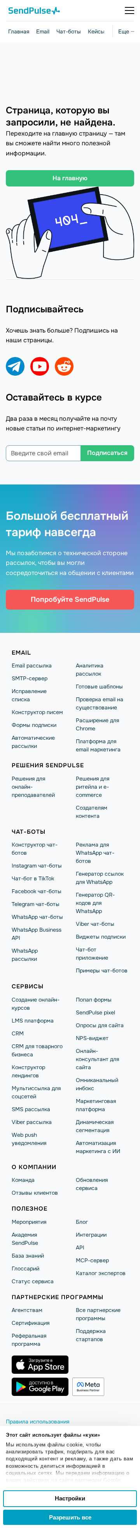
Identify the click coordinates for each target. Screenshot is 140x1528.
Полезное (29, 1209)
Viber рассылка (32, 1122)
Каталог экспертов (101, 1273)
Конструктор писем (37, 712)
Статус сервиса (33, 1281)
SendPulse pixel (95, 1012)
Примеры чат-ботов (102, 970)
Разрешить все (70, 1517)
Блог (82, 1221)
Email (42, 31)
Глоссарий (25, 1268)
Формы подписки (34, 724)
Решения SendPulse (48, 765)
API (80, 1247)
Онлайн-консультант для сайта (97, 1059)
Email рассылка (32, 665)
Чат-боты (68, 31)
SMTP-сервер (29, 678)
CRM (18, 1033)
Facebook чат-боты (36, 891)
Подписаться (107, 453)
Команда (23, 1179)
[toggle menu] (129, 10)
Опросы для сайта (100, 1025)
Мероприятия (29, 1221)
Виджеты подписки (101, 936)
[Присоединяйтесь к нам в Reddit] (64, 366)
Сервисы (28, 986)
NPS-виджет (92, 1038)
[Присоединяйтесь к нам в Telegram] (15, 366)
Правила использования (37, 1421)
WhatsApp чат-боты (37, 916)
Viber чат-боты (95, 923)
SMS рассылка (31, 1109)
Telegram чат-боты (36, 904)
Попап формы (94, 999)
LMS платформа (33, 1020)
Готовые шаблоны (99, 686)
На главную (70, 178)
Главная (18, 31)
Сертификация (30, 1322)
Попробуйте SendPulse (70, 599)
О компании (34, 1167)
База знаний (28, 1255)
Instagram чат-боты (37, 865)
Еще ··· (126, 31)
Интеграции (91, 1234)
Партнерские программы (57, 1297)
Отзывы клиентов (35, 1192)
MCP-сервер (92, 1260)
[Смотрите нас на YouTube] (39, 366)
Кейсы (96, 31)
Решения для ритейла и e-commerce (92, 786)
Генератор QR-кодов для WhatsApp (95, 903)
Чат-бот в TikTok (33, 878)
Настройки (70, 1498)
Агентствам (27, 1310)
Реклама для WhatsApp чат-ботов (95, 852)
